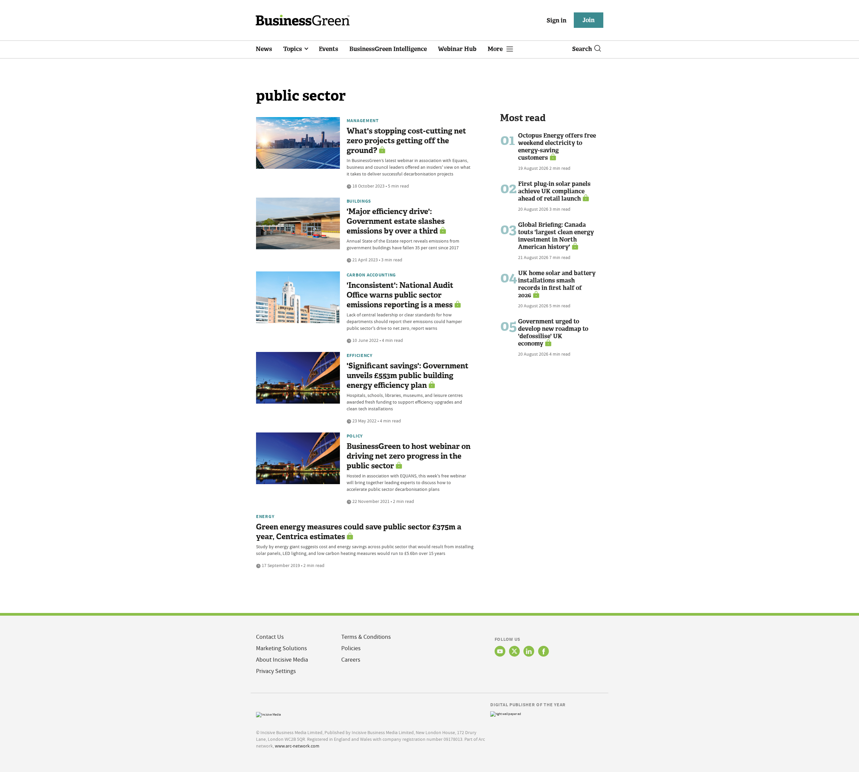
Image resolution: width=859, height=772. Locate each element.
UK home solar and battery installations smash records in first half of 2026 (557, 284)
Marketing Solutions (281, 648)
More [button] (496, 49)
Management (363, 120)
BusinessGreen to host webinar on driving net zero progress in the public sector (408, 456)
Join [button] (589, 20)
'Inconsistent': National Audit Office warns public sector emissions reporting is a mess (400, 295)
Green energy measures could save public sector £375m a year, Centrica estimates (358, 532)
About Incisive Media (282, 660)
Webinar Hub (457, 49)
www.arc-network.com (297, 746)
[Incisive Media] (268, 714)
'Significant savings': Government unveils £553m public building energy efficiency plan (407, 375)
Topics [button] (293, 49)
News (264, 49)
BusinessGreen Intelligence (388, 49)
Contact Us (270, 637)
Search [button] (582, 49)
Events (328, 49)
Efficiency (359, 355)
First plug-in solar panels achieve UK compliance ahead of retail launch (554, 191)
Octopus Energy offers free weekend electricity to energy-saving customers (557, 147)
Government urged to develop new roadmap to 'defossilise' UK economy (553, 332)
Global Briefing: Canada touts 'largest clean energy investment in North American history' (556, 236)
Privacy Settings (276, 671)
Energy (265, 516)
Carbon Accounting (371, 274)
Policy (355, 435)
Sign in (556, 20)
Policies (351, 648)
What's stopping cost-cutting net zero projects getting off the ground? (406, 140)
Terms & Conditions (366, 637)
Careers (350, 660)
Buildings (359, 201)
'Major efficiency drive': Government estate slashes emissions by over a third (396, 221)
